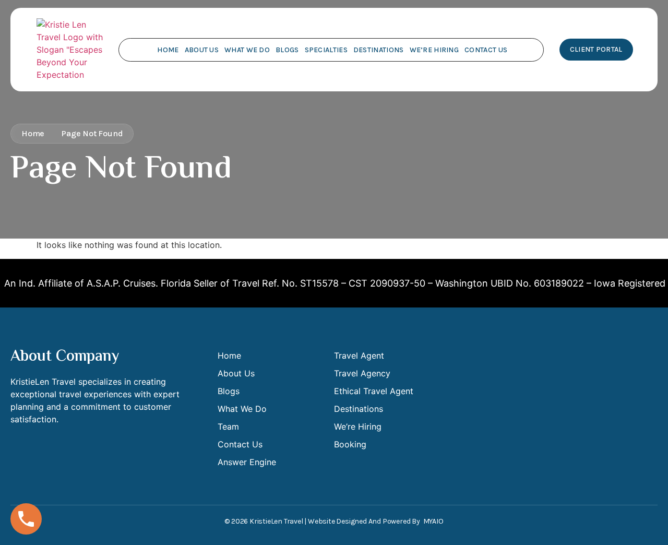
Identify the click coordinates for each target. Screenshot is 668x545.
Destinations (378, 49)
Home (167, 49)
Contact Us (485, 49)
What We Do (247, 49)
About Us (202, 49)
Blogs (287, 49)
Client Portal (596, 49)
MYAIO (433, 521)
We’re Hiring (434, 49)
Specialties (326, 49)
